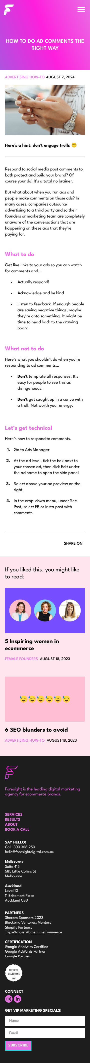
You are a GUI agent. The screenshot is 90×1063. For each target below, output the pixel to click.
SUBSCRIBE (18, 1045)
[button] (81, 9)
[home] (27, 10)
